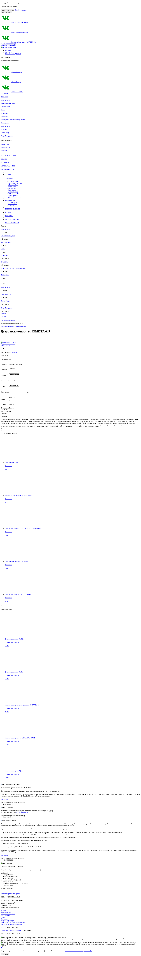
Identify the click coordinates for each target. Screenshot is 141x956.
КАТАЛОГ (4, 97)
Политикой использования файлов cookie (78, 951)
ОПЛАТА (8, 50)
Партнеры (11, 205)
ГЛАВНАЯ (8, 174)
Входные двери (6, 100)
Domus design (5, 132)
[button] (40, 179)
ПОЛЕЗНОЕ (9, 216)
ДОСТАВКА (9, 52)
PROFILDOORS (13, 193)
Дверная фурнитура (7, 920)
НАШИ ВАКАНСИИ (12, 223)
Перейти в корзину (21, 10)
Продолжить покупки (8, 10)
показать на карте (22, 812)
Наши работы (12, 204)
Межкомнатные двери (8, 103)
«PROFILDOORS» (17, 92)
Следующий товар (20, 326)
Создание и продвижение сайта (11, 930)
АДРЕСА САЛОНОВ (12, 219)
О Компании (12, 202)
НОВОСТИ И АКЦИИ (12, 209)
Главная (3, 313)
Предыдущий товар (7, 326)
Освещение (4, 113)
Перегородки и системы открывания (13, 119)
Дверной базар (5, 126)
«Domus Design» (16, 82)
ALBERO (15, 352)
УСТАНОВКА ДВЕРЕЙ (13, 54)
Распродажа (5, 123)
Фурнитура (4, 116)
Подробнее (4, 799)
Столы (3, 110)
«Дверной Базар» (16, 72)
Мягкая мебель (5, 106)
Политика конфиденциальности (11, 924)
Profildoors (4, 129)
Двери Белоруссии (7, 136)
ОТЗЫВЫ (8, 212)
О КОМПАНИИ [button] (10, 200)
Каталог (3, 316)
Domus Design (13, 195)
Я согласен (5, 954)
